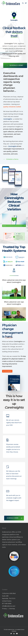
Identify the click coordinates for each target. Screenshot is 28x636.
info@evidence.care (8, 606)
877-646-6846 (6, 603)
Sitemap (12, 608)
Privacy (4, 608)
